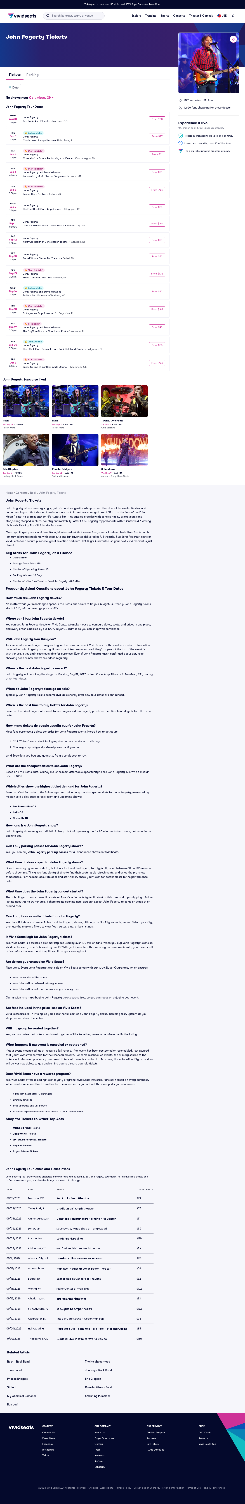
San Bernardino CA (24, 806)
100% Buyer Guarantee (137, 4)
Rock (33, 492)
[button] (13, 87)
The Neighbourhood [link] (97, 1361)
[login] (233, 16)
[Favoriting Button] (233, 39)
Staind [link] (11, 1387)
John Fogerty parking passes (48, 852)
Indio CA (18, 812)
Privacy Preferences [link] (214, 1487)
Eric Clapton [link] (93, 1378)
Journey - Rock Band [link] (98, 1370)
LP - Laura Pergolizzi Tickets (29, 1139)
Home (9, 492)
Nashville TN (20, 818)
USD (224, 15)
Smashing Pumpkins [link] (97, 1396)
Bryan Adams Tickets (25, 1151)
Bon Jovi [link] (12, 1404)
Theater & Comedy (201, 15)
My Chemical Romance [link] (21, 1396)
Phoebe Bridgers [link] (17, 1378)
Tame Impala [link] (15, 1370)
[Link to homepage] (23, 16)
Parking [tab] (32, 75)
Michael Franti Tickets (26, 1127)
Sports (165, 15)
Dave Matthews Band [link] (98, 1387)
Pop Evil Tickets (22, 1145)
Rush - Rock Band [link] (18, 1361)
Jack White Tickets (24, 1133)
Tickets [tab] (15, 75)
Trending (150, 15)
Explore (136, 15)
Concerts (179, 15)
